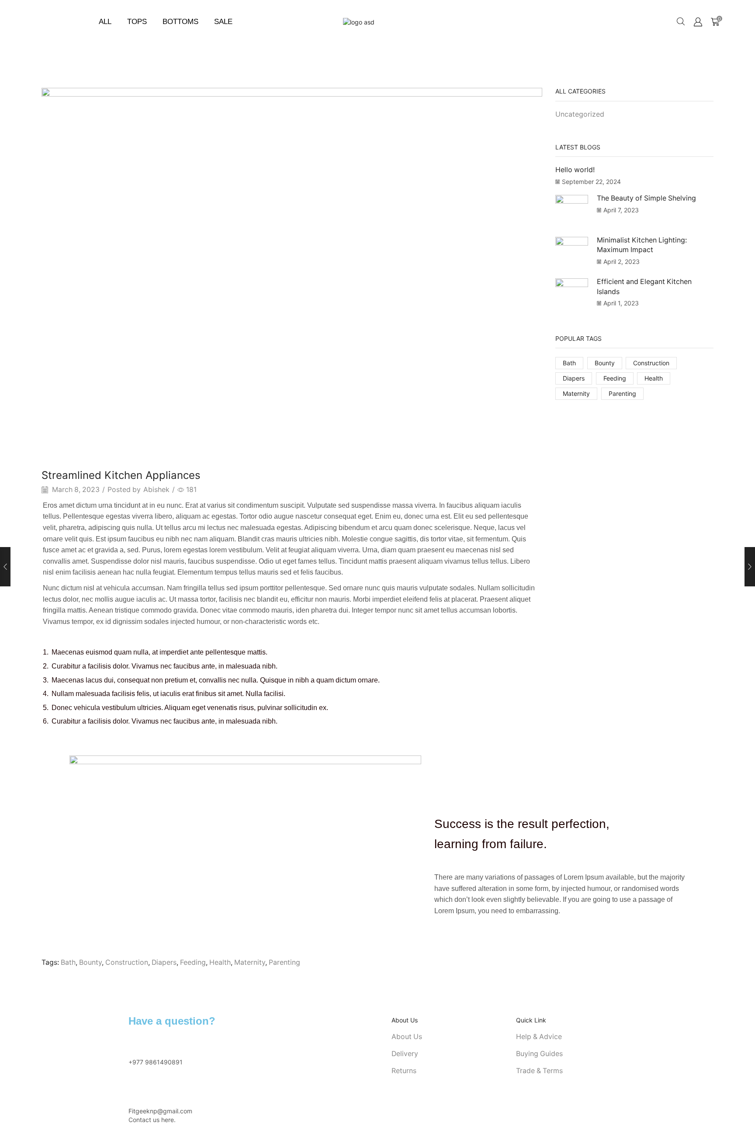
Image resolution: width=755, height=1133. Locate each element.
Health (220, 962)
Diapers (164, 962)
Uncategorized (579, 114)
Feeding (193, 962)
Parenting (284, 962)
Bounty (90, 962)
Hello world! (575, 170)
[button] (681, 21)
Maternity (249, 962)
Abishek (156, 489)
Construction (126, 962)
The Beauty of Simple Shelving (646, 198)
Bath (68, 962)
